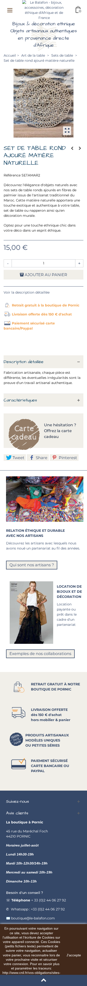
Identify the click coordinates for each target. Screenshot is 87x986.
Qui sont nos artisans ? (31, 564)
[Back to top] (43, 980)
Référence (12, 175)
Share (41, 457)
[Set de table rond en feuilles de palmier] (43, 103)
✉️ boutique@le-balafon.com (30, 918)
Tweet (18, 457)
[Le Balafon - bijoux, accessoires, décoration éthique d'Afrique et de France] (44, 10)
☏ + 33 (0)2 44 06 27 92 (36, 900)
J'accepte (73, 955)
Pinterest (67, 457)
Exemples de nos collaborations (40, 653)
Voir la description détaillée (27, 292)
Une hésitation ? (60, 425)
